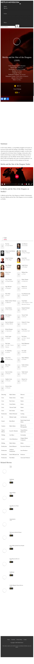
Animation (15, 15)
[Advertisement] (17, 121)
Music (28, 17)
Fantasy (13, 17)
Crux (11, 466)
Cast (5, 238)
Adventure (10, 15)
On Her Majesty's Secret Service (16, 585)
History (21, 17)
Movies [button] (5, 8)
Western (6, 20)
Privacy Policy (19, 639)
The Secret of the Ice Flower (15, 532)
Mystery (6, 19)
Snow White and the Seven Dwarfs (17, 545)
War (31, 19)
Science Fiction (17, 19)
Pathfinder (12, 479)
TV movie (23, 19)
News (5, 22)
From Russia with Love (14, 558)
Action (5, 15)
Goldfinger (12, 572)
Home (5, 6)
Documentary (29, 15)
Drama (5, 17)
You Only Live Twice (14, 505)
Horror (25, 17)
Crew (5, 240)
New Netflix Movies (9, 10)
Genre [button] (5, 13)
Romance (10, 19)
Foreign (17, 17)
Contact (25, 639)
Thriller (28, 19)
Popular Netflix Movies (19, 10)
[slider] (10, 184)
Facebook (13, 639)
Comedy (20, 15)
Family (9, 17)
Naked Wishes (13, 492)
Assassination (12, 519)
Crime (24, 15)
